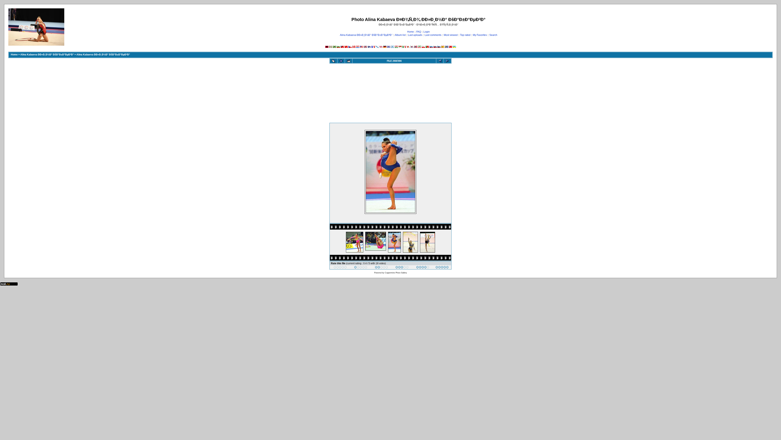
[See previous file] (440, 61)
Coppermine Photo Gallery (396, 273)
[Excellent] (422, 267)
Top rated (465, 35)
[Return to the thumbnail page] (333, 61)
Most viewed (451, 35)
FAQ (418, 31)
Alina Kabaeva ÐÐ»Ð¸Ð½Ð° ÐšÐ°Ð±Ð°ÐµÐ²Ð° (366, 35)
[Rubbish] (340, 267)
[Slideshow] (348, 61)
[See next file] (447, 61)
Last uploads (415, 35)
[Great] (442, 267)
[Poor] (360, 267)
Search (493, 35)
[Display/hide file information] (341, 61)
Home (410, 31)
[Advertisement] (390, 92)
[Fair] (381, 267)
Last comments (433, 35)
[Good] (402, 267)
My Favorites (480, 35)
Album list (400, 35)
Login (426, 31)
